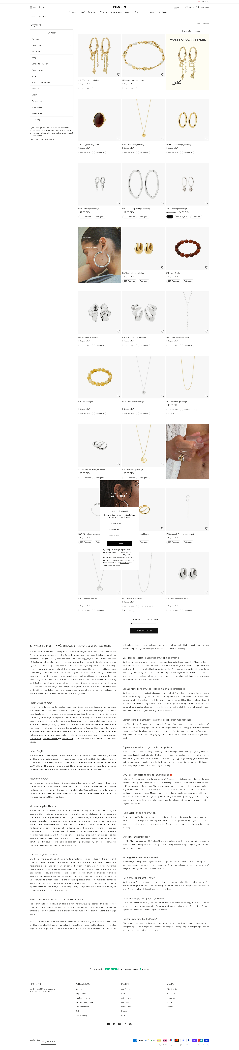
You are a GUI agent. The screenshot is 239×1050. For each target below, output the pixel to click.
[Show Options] (129, 535)
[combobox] (118, 535)
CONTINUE (119, 543)
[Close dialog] (136, 483)
